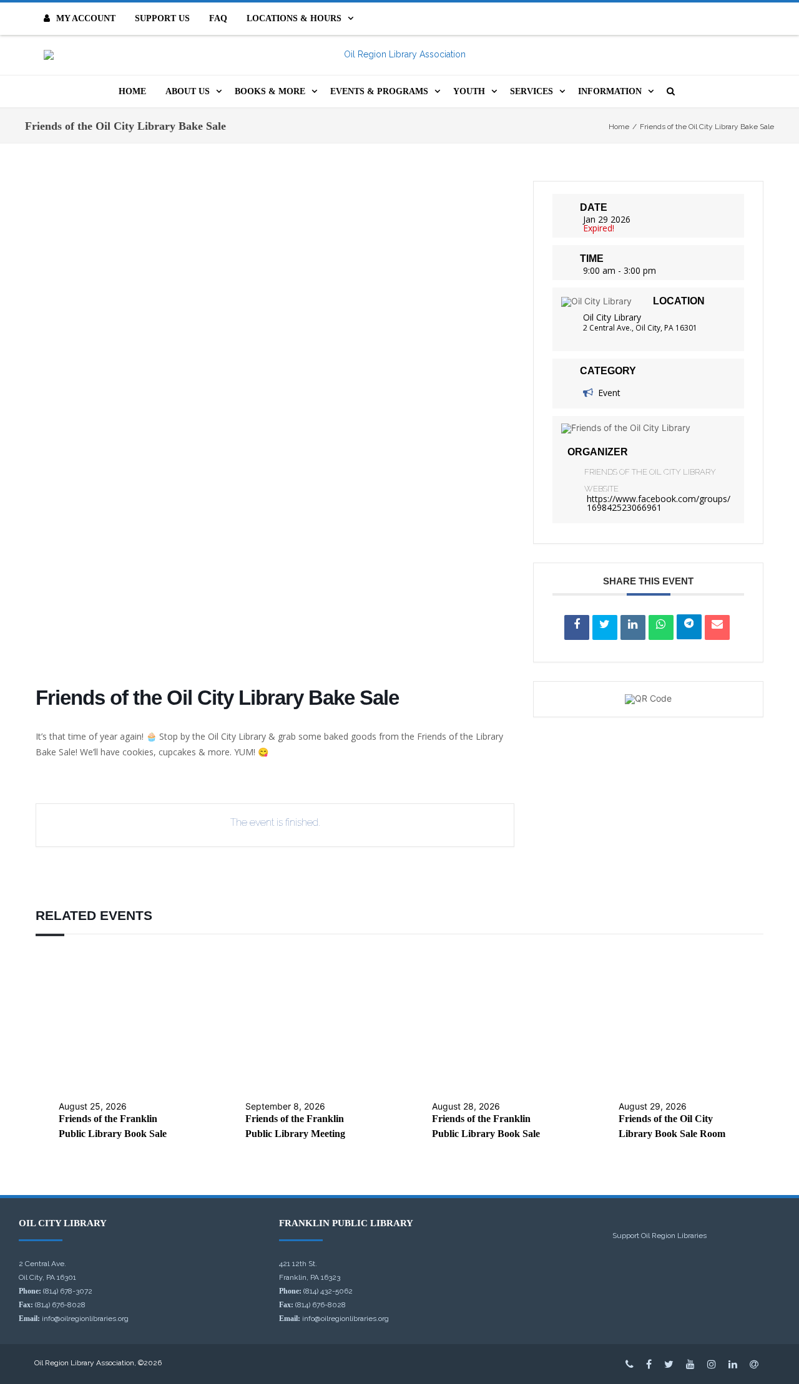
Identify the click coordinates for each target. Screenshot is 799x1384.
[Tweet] (604, 627)
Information (610, 91)
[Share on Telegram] (689, 626)
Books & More (270, 91)
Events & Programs (379, 91)
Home (132, 91)
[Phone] (629, 1364)
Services (531, 91)
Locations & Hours (294, 18)
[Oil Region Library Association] (399, 55)
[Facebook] (649, 1364)
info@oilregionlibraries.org (85, 1318)
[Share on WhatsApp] (661, 627)
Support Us (162, 18)
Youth (469, 91)
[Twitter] (669, 1364)
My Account (85, 18)
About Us (187, 91)
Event (609, 393)
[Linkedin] (632, 627)
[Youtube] (690, 1364)
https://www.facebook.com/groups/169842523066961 (658, 503)
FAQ (218, 18)
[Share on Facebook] (576, 627)
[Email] (717, 627)
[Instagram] (711, 1364)
